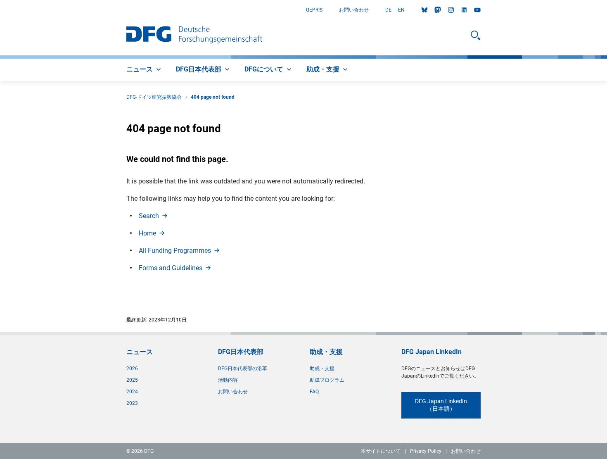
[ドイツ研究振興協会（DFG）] (194, 35)
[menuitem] (144, 70)
